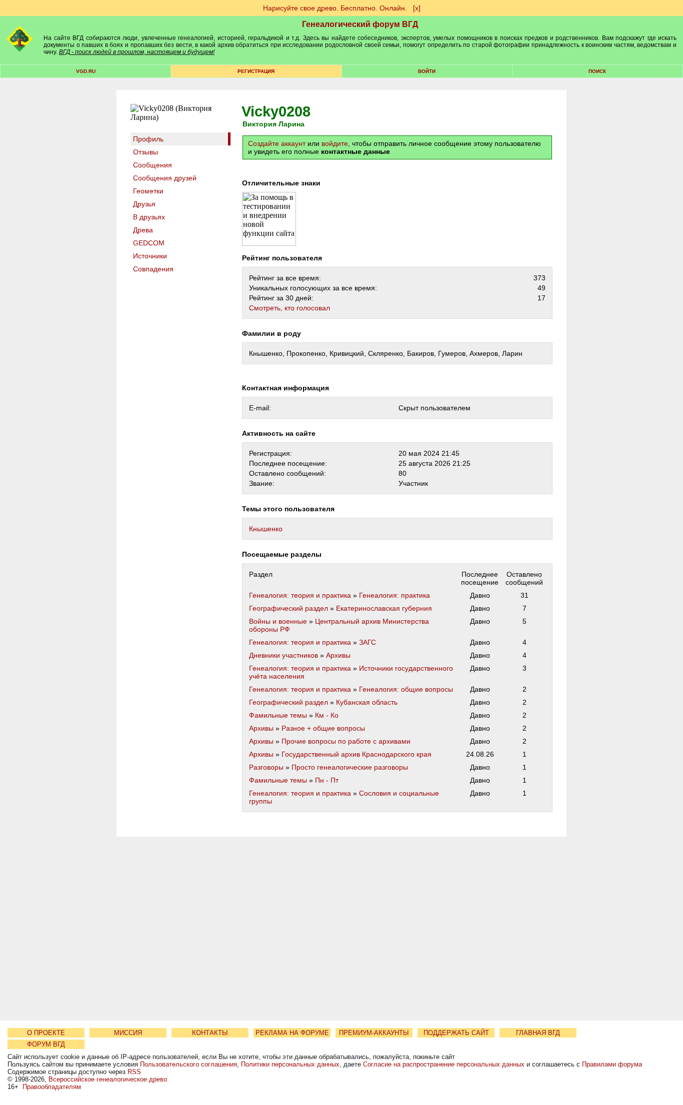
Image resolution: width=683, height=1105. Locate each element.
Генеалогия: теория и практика (300, 595)
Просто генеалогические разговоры (350, 767)
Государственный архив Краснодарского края (357, 754)
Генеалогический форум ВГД (360, 24)
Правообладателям (51, 1087)
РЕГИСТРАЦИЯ (256, 71)
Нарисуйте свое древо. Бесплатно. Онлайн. (335, 8)
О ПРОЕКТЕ (46, 1033)
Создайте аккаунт (277, 143)
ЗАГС (367, 642)
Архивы (338, 655)
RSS (134, 1072)
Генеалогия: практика (394, 595)
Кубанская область (367, 702)
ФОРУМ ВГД (46, 1044)
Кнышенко (265, 529)
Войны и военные (278, 621)
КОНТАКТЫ (210, 1033)
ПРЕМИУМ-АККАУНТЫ (374, 1033)
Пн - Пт (326, 780)
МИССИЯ (128, 1033)
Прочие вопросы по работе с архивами (346, 741)
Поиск (597, 71)
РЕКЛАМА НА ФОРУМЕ (292, 1033)
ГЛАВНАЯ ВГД (538, 1033)
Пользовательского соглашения (188, 1064)
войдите (335, 143)
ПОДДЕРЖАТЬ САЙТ (456, 1033)
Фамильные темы (278, 715)
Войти (427, 71)
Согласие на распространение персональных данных (443, 1064)
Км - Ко (326, 715)
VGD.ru (86, 71)
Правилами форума (612, 1064)
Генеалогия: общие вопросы (406, 689)
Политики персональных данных (290, 1064)
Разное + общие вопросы (323, 728)
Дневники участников (283, 655)
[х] (416, 8)
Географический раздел (288, 608)
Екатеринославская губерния (384, 608)
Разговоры (266, 767)
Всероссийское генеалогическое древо (107, 1079)
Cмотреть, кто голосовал (289, 308)
